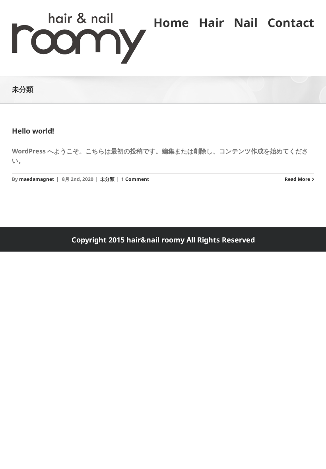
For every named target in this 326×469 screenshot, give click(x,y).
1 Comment (135, 179)
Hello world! (33, 131)
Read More (297, 179)
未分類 (107, 179)
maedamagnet (36, 179)
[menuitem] (176, 22)
